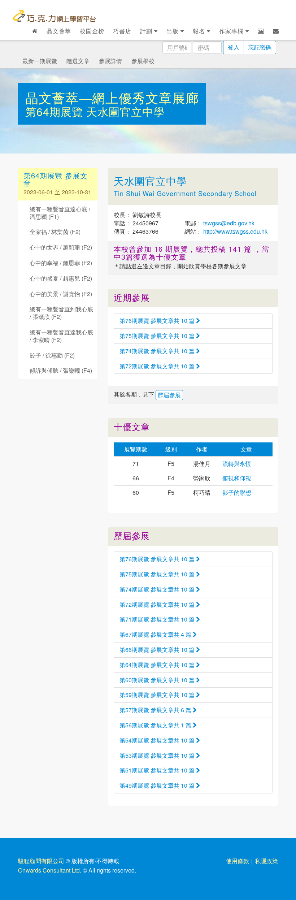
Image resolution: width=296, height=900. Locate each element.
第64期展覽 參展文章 (55, 179)
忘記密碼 (259, 47)
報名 (200, 31)
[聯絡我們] (276, 31)
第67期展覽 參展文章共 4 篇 (156, 634)
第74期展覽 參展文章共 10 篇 (157, 351)
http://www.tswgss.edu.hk (234, 231)
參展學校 (142, 61)
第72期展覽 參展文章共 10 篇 (157, 366)
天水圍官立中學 (125, 111)
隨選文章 (78, 61)
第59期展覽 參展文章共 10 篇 (157, 695)
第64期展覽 (55, 111)
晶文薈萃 (59, 31)
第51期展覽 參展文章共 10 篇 (157, 770)
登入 (233, 47)
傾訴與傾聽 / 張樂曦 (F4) (61, 370)
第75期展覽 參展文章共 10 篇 (157, 336)
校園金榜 (92, 31)
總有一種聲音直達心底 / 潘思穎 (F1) (60, 213)
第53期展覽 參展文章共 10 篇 (157, 755)
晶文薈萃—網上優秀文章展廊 (112, 97)
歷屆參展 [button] (169, 395)
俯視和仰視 (236, 478)
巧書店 (122, 31)
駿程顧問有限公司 (41, 861)
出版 (173, 31)
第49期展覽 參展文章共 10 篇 (157, 785)
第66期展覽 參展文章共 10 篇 (157, 649)
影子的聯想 (236, 492)
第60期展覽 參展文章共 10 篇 (157, 680)
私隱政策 (266, 861)
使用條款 (237, 861)
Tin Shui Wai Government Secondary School (185, 193)
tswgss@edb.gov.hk (228, 223)
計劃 (147, 31)
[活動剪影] (261, 31)
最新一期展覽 (39, 61)
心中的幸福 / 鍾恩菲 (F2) (61, 263)
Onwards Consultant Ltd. (49, 870)
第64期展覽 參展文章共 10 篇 (157, 665)
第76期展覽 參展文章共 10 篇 (157, 320)
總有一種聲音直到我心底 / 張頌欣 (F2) (61, 313)
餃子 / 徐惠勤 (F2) (52, 355)
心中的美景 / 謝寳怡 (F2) (61, 294)
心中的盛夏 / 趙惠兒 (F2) (61, 278)
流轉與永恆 (236, 463)
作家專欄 (232, 31)
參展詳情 (110, 61)
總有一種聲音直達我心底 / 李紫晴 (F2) (61, 336)
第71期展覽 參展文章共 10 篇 (157, 619)
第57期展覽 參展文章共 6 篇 (156, 710)
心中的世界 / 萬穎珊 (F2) (61, 247)
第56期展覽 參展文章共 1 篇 (156, 725)
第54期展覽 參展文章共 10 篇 (157, 740)
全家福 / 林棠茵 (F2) (55, 232)
